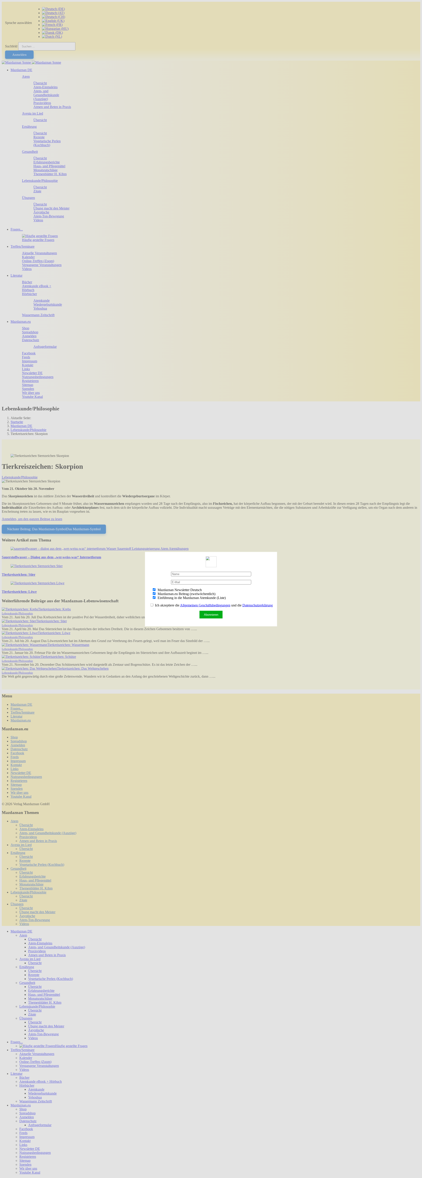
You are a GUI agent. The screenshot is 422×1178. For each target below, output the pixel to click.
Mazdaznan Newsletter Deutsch (179, 590)
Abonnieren (211, 614)
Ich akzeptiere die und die (213, 605)
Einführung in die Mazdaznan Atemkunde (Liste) (191, 597)
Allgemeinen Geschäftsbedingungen (205, 605)
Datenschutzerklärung (257, 605)
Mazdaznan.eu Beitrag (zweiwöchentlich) (186, 593)
